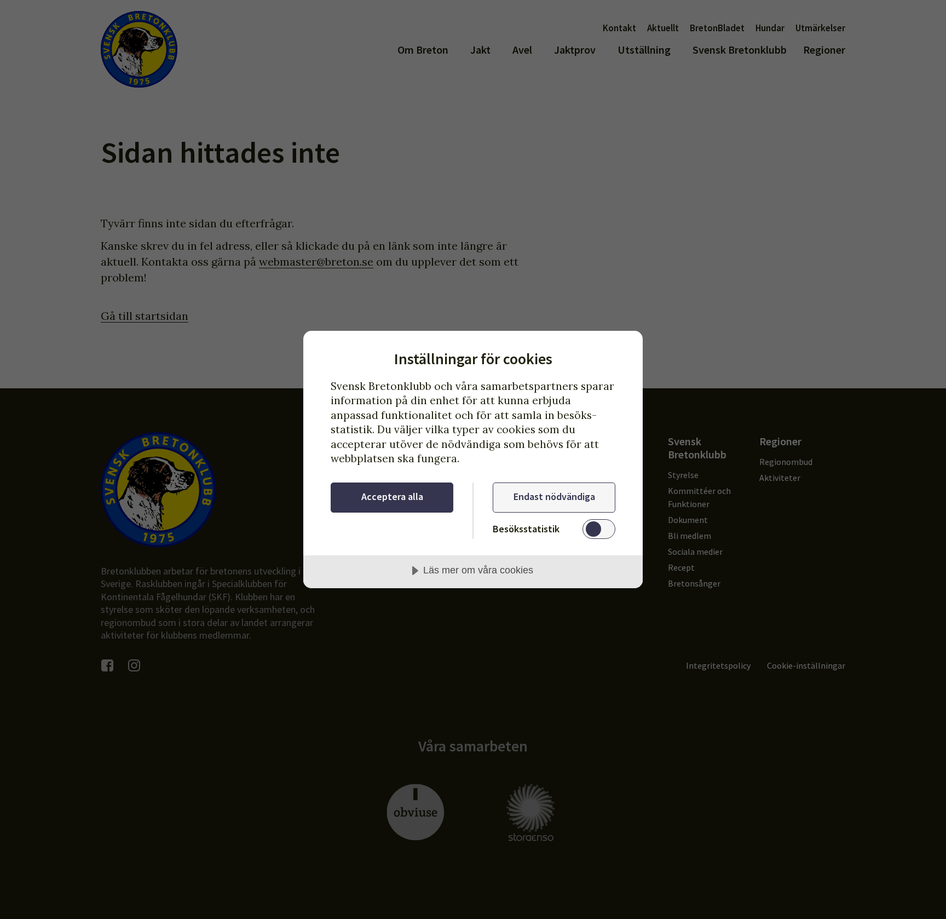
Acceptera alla (392, 496)
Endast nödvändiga (554, 496)
